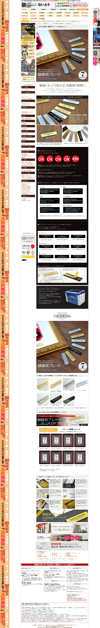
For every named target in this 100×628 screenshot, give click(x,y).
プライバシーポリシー (51, 625)
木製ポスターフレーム (51, 21)
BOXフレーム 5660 (54, 506)
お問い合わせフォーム (71, 587)
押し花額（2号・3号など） (44, 558)
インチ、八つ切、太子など (28, 163)
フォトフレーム (41, 554)
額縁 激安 (54, 626)
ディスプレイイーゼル (80, 485)
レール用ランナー (26, 189)
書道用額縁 (24, 154)
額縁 (25, 259)
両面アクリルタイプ (26, 175)
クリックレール (79, 496)
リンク (75, 625)
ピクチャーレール (56, 561)
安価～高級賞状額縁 (26, 118)
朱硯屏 (23, 157)
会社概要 (34, 625)
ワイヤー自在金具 (26, 186)
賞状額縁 (68, 554)
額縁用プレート (47, 23)
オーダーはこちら (26, 105)
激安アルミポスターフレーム (36, 21)
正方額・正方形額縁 (26, 170)
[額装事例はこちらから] (28, 51)
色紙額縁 (40, 555)
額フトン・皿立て (26, 190)
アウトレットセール (64, 21)
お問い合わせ (70, 625)
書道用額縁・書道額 (42, 556)
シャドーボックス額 (56, 556)
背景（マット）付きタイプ (28, 177)
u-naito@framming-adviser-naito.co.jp (79, 600)
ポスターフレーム (56, 553)
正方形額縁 (44, 21)
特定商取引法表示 (61, 625)
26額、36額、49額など (27, 162)
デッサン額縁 (41, 553)
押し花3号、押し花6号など (28, 165)
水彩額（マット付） (26, 144)
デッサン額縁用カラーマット (74, 21)
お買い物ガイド (41, 625)
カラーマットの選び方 (27, 98)
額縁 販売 (60, 626)
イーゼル (24, 198)
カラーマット (25, 97)
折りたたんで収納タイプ (27, 178)
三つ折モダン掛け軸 (26, 155)
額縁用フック (25, 185)
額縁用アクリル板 (26, 200)
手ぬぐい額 (54, 555)
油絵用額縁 (54, 554)
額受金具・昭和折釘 (26, 187)
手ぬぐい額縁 (25, 134)
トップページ (39, 23)
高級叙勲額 (58, 21)
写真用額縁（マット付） (71, 553)
